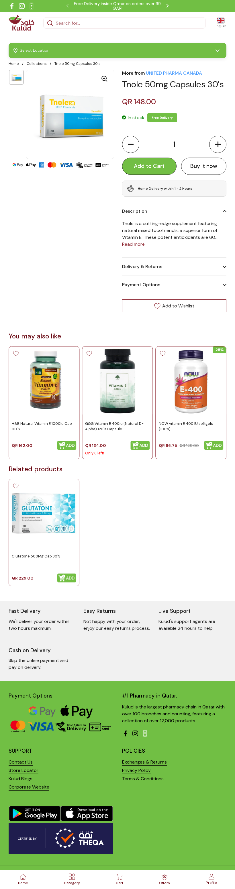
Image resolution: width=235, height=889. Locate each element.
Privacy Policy (136, 770)
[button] (130, 144)
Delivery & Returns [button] (142, 267)
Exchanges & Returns (144, 762)
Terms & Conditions (143, 779)
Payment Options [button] (141, 285)
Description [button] (134, 211)
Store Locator (23, 770)
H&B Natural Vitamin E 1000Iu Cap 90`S (42, 426)
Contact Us (21, 762)
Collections (37, 63)
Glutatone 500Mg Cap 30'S (36, 556)
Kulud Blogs (20, 779)
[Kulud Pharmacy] (21, 23)
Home (14, 63)
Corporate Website (29, 787)
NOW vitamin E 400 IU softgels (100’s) (186, 426)
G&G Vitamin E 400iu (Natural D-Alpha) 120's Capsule (114, 426)
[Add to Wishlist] (16, 353)
